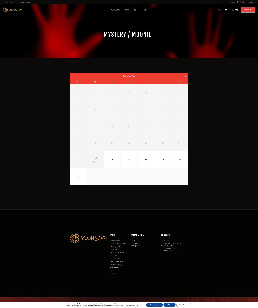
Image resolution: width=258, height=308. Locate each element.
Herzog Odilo (116, 247)
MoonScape (115, 241)
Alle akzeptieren (154, 305)
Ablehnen (169, 305)
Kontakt (113, 273)
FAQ (112, 270)
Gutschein (114, 267)
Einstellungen (75, 306)
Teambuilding (116, 264)
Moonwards (115, 259)
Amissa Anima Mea (118, 244)
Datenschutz (87, 306)
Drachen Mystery (117, 253)
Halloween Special (118, 261)
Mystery (113, 250)
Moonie (113, 256)
